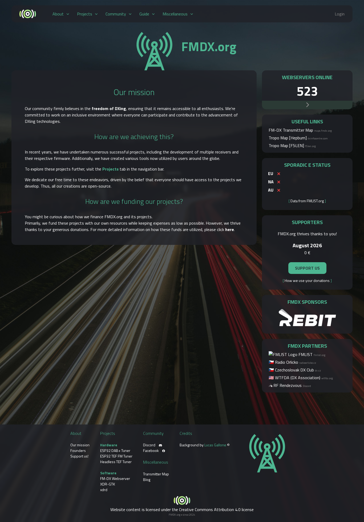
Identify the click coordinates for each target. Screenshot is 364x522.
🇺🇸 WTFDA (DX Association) (301, 377)
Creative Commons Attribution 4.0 (210, 509)
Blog (146, 479)
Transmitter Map (156, 474)
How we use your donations (307, 280)
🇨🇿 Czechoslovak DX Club (295, 370)
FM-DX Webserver (115, 478)
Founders (78, 450)
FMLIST (311, 354)
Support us (307, 268)
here (229, 229)
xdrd (103, 489)
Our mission (80, 445)
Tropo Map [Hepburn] (298, 138)
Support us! (79, 456)
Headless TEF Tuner (116, 461)
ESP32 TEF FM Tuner (116, 456)
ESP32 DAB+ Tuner (115, 450)
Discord (149, 445)
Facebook (151, 450)
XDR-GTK (107, 484)
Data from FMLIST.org (307, 201)
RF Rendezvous (291, 385)
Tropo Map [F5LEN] (292, 145)
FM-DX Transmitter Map (300, 130)
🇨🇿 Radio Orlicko (292, 362)
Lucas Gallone (215, 445)
